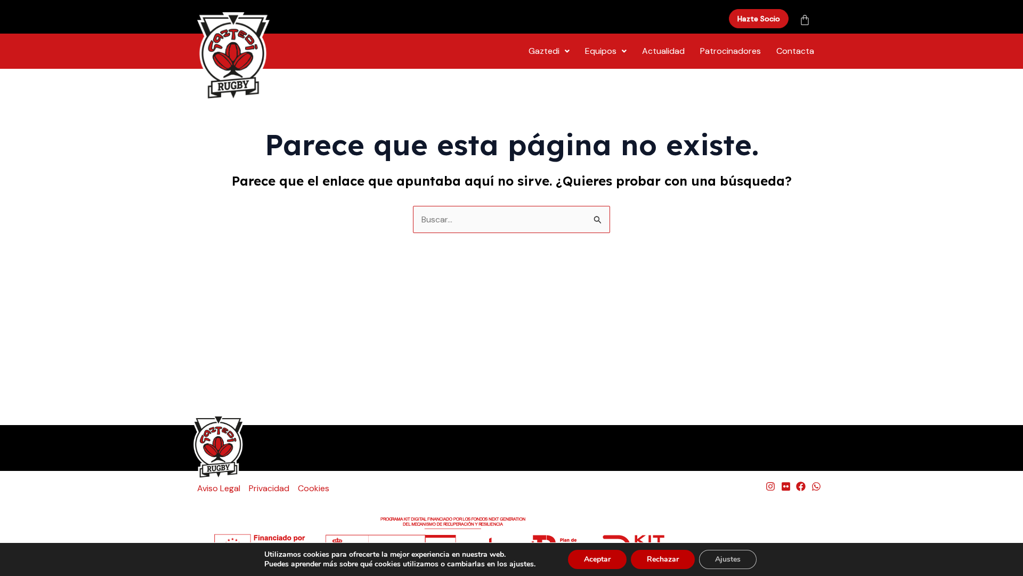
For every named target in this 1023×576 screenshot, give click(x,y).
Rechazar (663, 559)
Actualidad (663, 51)
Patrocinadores (730, 51)
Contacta (795, 51)
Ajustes (728, 559)
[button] (549, 51)
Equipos (600, 51)
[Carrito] (804, 15)
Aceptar (597, 559)
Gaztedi (544, 51)
